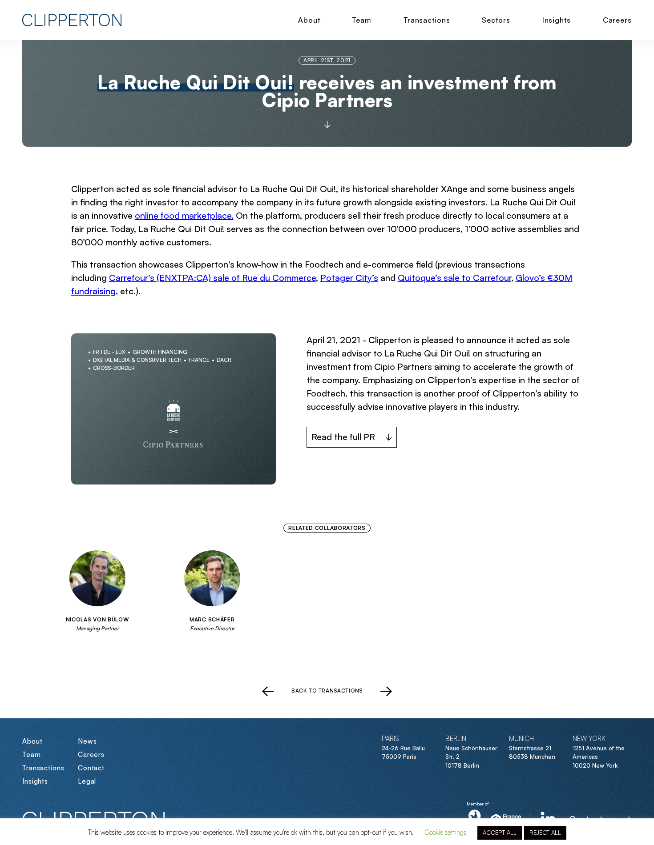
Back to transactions (327, 690)
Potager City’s (349, 277)
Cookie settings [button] (445, 832)
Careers (617, 20)
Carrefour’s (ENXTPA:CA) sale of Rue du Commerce (212, 277)
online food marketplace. (184, 215)
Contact (91, 768)
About (309, 20)
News (87, 741)
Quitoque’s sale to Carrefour (454, 277)
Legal (87, 781)
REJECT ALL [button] (545, 832)
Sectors (496, 20)
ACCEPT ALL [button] (500, 832)
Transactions (427, 20)
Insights (556, 20)
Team (361, 20)
